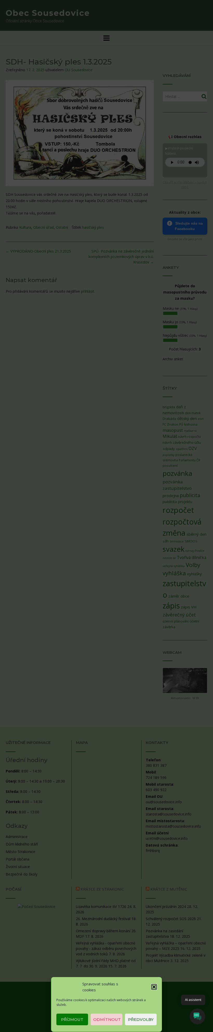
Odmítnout (107, 1019)
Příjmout (72, 1019)
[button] (154, 987)
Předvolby (141, 1019)
